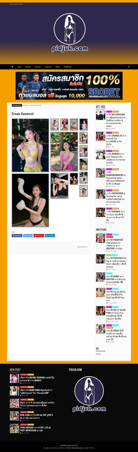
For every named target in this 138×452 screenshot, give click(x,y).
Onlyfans (38, 67)
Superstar (48, 67)
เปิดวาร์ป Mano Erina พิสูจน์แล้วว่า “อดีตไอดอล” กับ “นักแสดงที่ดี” (36, 391)
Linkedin (51, 235)
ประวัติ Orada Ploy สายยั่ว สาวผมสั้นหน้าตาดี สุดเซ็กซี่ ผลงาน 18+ (116, 335)
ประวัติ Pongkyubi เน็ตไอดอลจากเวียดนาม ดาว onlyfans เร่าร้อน (114, 244)
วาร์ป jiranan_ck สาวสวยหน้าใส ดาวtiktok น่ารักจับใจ (116, 140)
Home (19, 67)
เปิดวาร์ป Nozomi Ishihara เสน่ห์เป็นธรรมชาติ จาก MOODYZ (37, 379)
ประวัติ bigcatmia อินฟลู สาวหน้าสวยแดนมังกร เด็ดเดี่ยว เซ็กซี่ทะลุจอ (116, 262)
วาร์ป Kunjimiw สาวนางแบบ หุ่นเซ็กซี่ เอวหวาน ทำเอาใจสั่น (115, 216)
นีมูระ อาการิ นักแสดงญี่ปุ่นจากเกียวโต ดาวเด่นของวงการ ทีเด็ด (37, 404)
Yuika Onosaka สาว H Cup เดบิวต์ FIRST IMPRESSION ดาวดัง (35, 429)
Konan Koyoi (81, 247)
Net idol (28, 67)
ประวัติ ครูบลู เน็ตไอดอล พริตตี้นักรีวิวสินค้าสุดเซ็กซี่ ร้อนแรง (116, 296)
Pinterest (39, 235)
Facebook (17, 235)
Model (58, 67)
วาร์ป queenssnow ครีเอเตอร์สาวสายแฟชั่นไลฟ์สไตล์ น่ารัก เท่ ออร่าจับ (116, 197)
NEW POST (15, 370)
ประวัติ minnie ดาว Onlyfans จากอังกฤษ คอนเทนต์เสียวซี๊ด (116, 279)
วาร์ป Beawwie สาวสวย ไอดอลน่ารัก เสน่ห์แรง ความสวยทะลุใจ (115, 158)
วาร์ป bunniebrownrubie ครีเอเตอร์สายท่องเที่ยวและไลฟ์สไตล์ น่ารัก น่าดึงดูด (116, 178)
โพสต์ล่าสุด (67, 67)
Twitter (28, 235)
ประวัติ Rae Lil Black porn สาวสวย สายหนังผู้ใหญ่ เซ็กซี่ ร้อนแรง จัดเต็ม (116, 314)
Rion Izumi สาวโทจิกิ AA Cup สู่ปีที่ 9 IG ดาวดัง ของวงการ (36, 416)
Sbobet (98, 354)
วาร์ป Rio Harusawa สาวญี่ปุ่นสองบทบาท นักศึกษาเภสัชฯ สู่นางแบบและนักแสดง (116, 120)
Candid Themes (89, 448)
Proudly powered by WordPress (54, 448)
